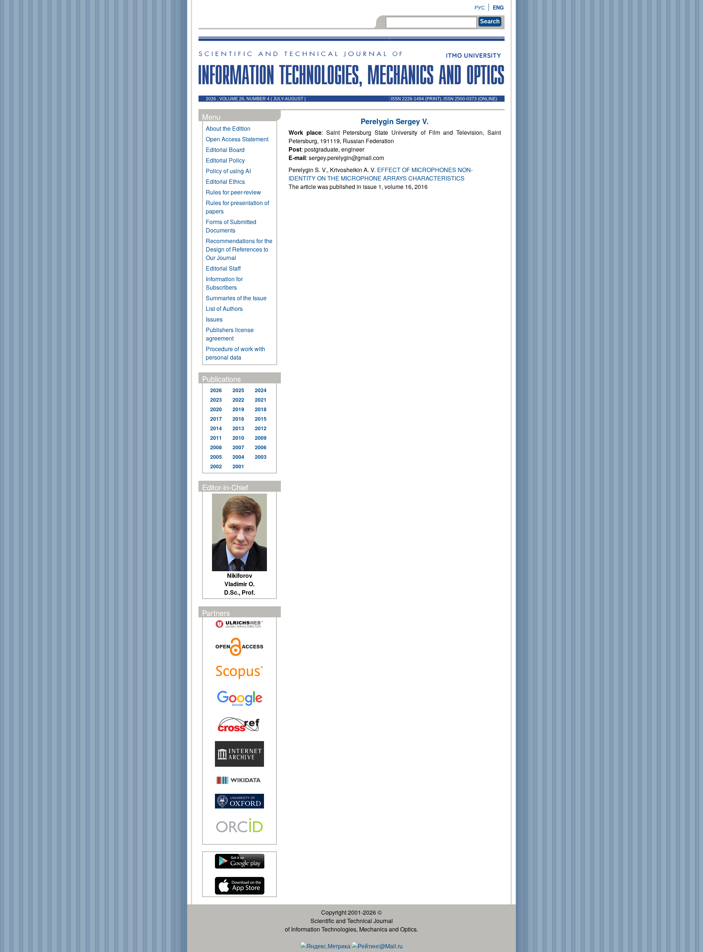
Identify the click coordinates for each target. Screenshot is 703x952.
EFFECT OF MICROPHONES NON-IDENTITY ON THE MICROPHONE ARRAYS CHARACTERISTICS (381, 174)
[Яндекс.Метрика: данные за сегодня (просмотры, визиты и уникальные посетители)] (325, 946)
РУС (480, 7)
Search (490, 21)
